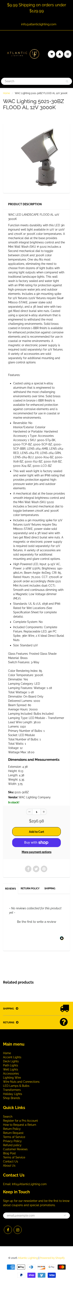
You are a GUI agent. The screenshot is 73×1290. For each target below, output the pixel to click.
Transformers (12, 1089)
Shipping (49, 888)
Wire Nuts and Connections (21, 1081)
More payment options (37, 852)
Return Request (13, 1133)
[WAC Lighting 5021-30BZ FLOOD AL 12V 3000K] (36, 157)
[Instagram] (18, 1230)
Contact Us (10, 1161)
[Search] (67, 81)
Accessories (11, 1073)
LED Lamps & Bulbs (16, 1085)
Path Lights (10, 1065)
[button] (36, 921)
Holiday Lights (12, 1094)
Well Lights (10, 1069)
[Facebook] (8, 1230)
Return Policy (30, 888)
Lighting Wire (12, 1077)
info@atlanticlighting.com (38, 24)
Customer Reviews (15, 1149)
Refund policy (12, 1145)
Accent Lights (12, 1057)
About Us (9, 1165)
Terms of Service (14, 1137)
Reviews (10, 888)
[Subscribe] (64, 1215)
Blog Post (9, 1153)
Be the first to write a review (36, 922)
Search (7, 1116)
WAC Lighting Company (35, 797)
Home (6, 93)
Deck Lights (11, 1061)
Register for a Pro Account (20, 1120)
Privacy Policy (12, 1141)
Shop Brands (11, 1098)
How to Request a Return (19, 1124)
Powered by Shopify (52, 1257)
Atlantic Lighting (28, 1257)
